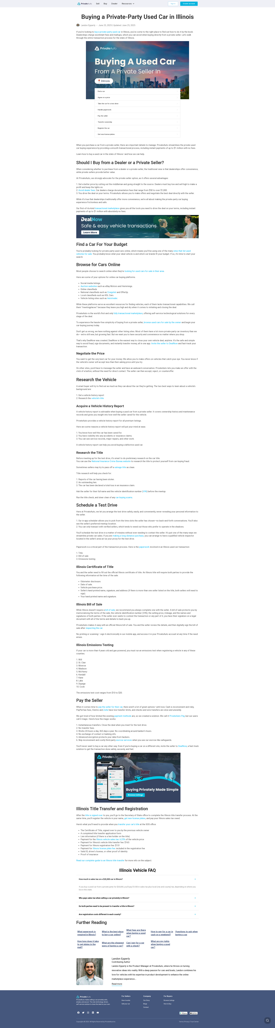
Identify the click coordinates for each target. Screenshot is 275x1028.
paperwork (144, 547)
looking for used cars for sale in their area (144, 271)
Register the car (104, 128)
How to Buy (167, 1004)
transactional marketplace (107, 208)
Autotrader (112, 298)
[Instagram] (88, 1012)
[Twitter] (83, 1012)
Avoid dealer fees (86, 190)
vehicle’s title (97, 398)
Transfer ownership (105, 122)
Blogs (145, 1004)
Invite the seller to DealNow (164, 343)
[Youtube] (98, 1012)
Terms (181, 1022)
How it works (126, 1000)
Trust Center (194, 1022)
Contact (146, 1007)
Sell (97, 4)
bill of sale (110, 610)
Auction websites (89, 286)
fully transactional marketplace (128, 313)
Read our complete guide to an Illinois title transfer (100, 860)
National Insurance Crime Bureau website (111, 461)
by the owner (162, 322)
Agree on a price (104, 97)
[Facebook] (78, 1012)
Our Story (146, 1000)
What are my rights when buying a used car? (160, 944)
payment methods (122, 716)
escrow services (124, 740)
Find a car (101, 91)
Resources (127, 4)
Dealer (114, 4)
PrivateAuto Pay (177, 716)
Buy (105, 4)
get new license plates (134, 818)
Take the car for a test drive (108, 103)
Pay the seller (103, 116)
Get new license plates (106, 134)
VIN (145, 491)
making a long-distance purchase (128, 535)
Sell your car (126, 1004)
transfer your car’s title (128, 824)
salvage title (120, 467)
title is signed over (94, 815)
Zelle (105, 710)
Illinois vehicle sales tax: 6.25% (110, 839)
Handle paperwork (104, 110)
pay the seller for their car (110, 707)
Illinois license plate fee (104, 848)
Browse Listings (169, 1000)
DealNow (182, 746)
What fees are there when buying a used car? (136, 933)
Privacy (187, 1022)
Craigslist (111, 292)
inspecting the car (94, 628)
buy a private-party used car (108, 32)
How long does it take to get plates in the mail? (88, 944)
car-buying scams (124, 497)
